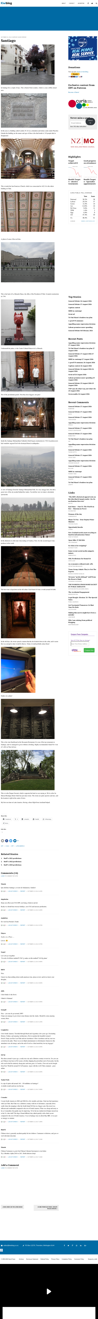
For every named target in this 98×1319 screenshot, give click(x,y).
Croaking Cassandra (75, 581)
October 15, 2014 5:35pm (34, 1046)
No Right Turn (72, 548)
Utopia (70, 529)
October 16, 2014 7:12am (34, 1139)
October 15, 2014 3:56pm (34, 983)
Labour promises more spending (80, 327)
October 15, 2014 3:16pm (34, 910)
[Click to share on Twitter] (10, 840)
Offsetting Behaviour (75, 566)
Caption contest (74, 307)
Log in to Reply (13, 891)
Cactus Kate (72, 609)
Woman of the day (75, 514)
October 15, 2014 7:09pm (34, 1089)
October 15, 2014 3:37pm (34, 925)
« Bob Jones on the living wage (12, 1207)
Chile (7, 846)
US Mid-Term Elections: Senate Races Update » (47, 1207)
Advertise (81, 3)
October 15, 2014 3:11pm (34, 891)
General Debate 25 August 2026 (80, 383)
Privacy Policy (55, 1259)
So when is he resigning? (77, 546)
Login (2, 876)
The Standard (72, 542)
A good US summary (75, 321)
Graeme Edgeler (73, 463)
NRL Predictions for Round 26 (79, 559)
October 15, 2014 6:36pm (34, 1072)
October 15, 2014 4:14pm (34, 1022)
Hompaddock (72, 516)
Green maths (73, 394)
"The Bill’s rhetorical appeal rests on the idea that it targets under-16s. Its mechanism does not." (82, 499)
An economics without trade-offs (80, 564)
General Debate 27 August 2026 (80, 304)
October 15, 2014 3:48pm (34, 961)
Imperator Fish (73, 594)
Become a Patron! (73, 92)
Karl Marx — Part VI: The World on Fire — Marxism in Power (81, 508)
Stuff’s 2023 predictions (12, 865)
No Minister (72, 511)
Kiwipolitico (72, 555)
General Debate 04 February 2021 (80, 331)
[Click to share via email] (2, 840)
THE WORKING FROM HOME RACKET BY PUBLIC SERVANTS (82, 585)
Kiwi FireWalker (73, 624)
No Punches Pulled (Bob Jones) (78, 589)
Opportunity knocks (75, 527)
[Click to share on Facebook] (6, 840)
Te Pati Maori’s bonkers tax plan (80, 348)
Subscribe (90, 121)
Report (22, 891)
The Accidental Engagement (78, 592)
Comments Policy (79, 1259)
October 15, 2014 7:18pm (34, 1121)
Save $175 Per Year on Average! (80, 640)
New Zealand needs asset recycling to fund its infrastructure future (82, 534)
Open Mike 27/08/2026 (76, 540)
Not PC (70, 503)
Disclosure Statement (32, 1259)
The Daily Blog (73, 524)
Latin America (20, 846)
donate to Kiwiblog (82, 72)
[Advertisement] (30, 1186)
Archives (21, 1259)
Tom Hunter (72, 419)
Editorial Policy (45, 1259)
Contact (71, 3)
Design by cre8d (92, 1259)
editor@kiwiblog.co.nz (10, 1245)
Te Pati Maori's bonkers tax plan (80, 317)
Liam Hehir (71, 617)
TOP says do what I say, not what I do (82, 389)
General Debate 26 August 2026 (80, 301)
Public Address (73, 602)
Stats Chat (71, 561)
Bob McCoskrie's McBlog (76, 574)
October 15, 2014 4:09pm (34, 1001)
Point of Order (73, 537)
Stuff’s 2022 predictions (12, 861)
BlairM (3, 1130)
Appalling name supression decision (81, 324)
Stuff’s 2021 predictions (12, 858)
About (64, 3)
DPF (2, 846)
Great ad (71, 314)
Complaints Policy (67, 1259)
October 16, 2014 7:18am (34, 1157)
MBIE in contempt (75, 311)
